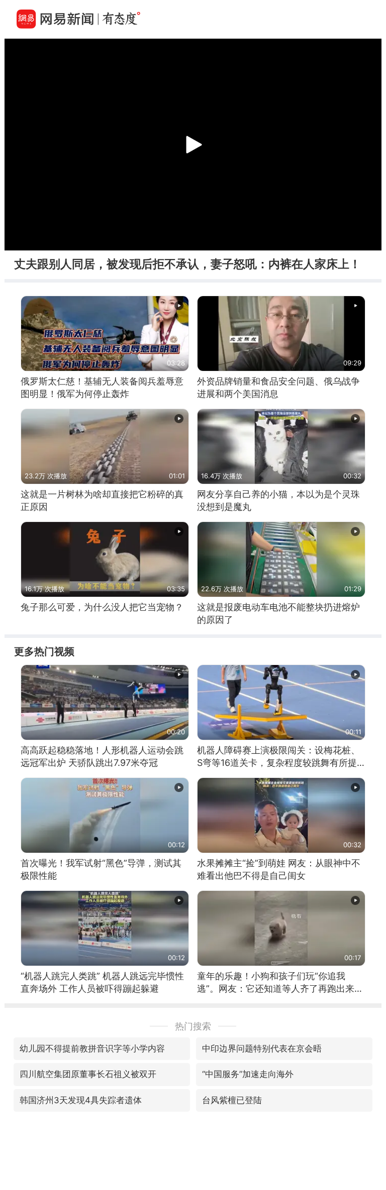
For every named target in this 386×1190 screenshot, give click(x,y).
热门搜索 (193, 1026)
